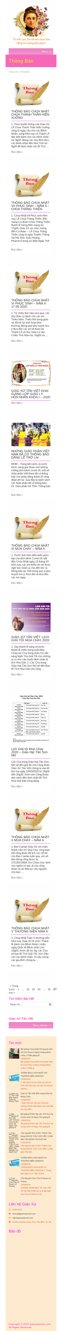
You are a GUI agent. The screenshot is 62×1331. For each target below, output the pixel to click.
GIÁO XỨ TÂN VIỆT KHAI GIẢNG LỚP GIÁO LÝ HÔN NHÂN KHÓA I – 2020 (30, 394)
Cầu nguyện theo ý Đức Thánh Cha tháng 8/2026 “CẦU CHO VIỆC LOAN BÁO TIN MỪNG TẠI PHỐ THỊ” (37, 1136)
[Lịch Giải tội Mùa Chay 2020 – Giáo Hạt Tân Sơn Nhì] (31, 719)
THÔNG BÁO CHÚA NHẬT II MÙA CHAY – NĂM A (30, 838)
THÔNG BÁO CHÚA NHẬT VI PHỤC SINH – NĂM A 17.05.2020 (30, 303)
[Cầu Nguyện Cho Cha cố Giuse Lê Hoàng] (14, 1182)
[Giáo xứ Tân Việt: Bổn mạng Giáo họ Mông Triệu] (14, 1098)
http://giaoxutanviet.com (23, 1218)
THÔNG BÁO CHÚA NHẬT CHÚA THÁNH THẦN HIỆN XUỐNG (30, 114)
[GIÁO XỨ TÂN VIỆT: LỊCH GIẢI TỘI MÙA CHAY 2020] (31, 617)
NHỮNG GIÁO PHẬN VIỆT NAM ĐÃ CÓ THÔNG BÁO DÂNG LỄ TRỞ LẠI (30, 454)
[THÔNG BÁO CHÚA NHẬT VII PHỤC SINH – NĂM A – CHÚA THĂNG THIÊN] (31, 185)
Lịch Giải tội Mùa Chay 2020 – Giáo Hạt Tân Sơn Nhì (29, 752)
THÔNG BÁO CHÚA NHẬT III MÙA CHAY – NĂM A (30, 547)
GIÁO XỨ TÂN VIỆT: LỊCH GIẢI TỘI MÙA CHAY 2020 (30, 638)
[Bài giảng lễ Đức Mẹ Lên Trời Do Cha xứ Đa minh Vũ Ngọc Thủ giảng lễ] (14, 1121)
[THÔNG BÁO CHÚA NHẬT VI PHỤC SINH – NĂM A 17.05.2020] (31, 282)
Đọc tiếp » (17, 152)
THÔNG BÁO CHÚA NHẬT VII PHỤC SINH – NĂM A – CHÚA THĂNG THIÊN (30, 206)
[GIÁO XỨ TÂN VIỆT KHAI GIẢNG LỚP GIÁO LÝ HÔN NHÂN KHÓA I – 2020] (31, 373)
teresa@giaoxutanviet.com (24, 1214)
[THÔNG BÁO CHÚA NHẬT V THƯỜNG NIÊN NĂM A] (31, 910)
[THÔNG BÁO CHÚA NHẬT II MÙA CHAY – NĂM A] (31, 819)
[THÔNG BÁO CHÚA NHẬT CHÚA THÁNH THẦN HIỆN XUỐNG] (31, 93)
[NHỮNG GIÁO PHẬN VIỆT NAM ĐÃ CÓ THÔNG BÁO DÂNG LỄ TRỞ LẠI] (31, 434)
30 (39, 989)
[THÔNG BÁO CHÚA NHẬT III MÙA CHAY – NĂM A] (31, 528)
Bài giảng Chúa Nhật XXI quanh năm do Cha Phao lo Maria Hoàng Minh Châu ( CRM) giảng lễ (37, 1052)
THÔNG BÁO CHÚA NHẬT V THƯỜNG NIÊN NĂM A (30, 929)
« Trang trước (13, 988)
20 (33, 989)
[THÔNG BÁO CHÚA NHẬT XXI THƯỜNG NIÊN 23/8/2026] (14, 1077)
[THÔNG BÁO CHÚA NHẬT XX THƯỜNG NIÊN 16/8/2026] (14, 1162)
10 (27, 989)
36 (49, 989)
